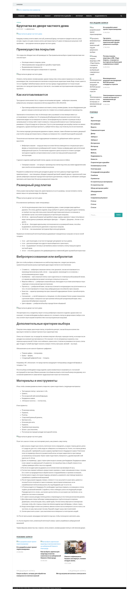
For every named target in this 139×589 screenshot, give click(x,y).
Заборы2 (94, 140)
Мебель (89, 16)
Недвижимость (101, 16)
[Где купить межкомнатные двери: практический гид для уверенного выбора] (96, 52)
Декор (93, 133)
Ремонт (48, 16)
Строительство (34, 16)
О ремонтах (95, 178)
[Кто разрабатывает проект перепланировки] (27, 544)
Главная (21, 16)
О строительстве (97, 185)
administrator (30, 29)
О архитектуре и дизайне (100, 162)
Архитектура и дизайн (62, 16)
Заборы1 (94, 137)
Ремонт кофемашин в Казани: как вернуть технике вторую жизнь (75, 558)
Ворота (93, 127)
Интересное (95, 143)
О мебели (94, 175)
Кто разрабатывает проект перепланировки (27, 548)
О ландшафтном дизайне (100, 172)
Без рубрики (95, 124)
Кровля (93, 149)
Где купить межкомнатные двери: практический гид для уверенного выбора (111, 41)
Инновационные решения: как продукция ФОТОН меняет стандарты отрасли (112, 81)
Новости (94, 159)
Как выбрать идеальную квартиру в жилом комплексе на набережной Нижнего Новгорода (51, 555)
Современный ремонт (99, 198)
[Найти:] (106, 215)
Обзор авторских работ (99, 188)
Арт (92, 117)
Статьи (19, 22)
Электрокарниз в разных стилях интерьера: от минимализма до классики (112, 98)
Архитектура (95, 120)
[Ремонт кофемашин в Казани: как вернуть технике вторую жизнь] (75, 554)
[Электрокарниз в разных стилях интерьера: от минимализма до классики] (96, 106)
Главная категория (98, 130)
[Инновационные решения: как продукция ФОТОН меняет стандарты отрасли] (96, 91)
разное (93, 194)
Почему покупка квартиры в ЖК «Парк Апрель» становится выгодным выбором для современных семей (112, 60)
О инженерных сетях (98, 165)
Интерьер (79, 16)
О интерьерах (96, 169)
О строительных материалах (102, 182)
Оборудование (96, 191)
